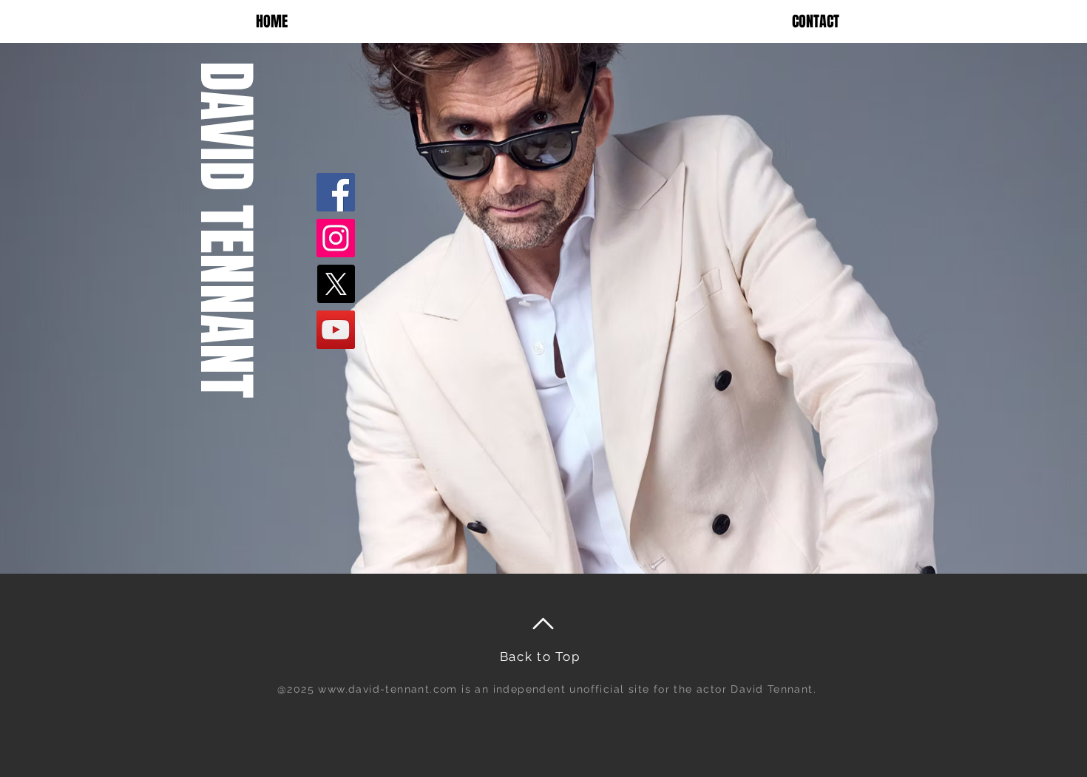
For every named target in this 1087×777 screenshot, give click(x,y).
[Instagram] (335, 238)
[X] (335, 284)
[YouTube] (335, 330)
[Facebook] (335, 192)
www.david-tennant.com (387, 689)
